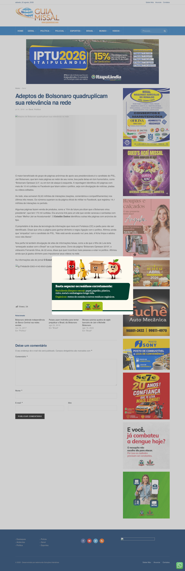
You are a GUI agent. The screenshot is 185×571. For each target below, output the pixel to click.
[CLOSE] (134, 254)
